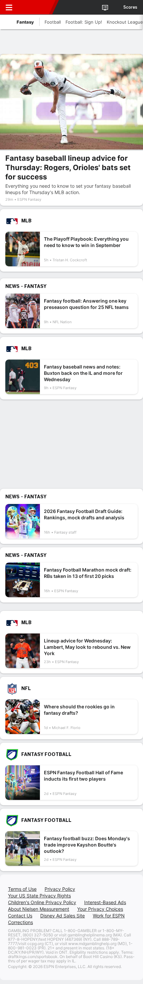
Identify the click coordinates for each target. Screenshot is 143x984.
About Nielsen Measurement (38, 909)
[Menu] (9, 7)
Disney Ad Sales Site (62, 915)
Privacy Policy (60, 889)
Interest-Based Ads (105, 902)
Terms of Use (22, 889)
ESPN (35, 7)
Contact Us (20, 915)
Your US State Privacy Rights (39, 895)
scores (130, 7)
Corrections (20, 922)
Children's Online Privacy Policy (42, 902)
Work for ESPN (109, 915)
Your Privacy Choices (100, 909)
